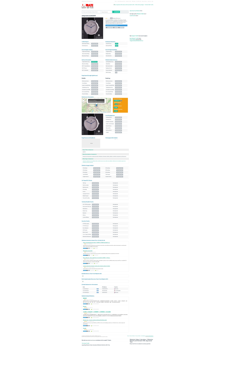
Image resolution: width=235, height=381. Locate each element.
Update (115, 27)
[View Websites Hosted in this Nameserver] (98, 288)
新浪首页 (85, 298)
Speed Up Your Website (135, 10)
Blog (152, 1)
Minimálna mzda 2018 (87, 250)
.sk (113, 19)
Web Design (133, 1)
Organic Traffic (135, 35)
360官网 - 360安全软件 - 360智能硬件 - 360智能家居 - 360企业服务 (97, 311)
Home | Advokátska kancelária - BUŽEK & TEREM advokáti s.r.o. (96, 242)
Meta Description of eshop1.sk (89, 154)
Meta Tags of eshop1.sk (88, 158)
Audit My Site (133, 15)
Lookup (116, 12)
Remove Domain (144, 1)
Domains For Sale (128, 1)
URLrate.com (151, 336)
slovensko (91, 162)
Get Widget (121, 27)
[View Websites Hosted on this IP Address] (121, 100)
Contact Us (149, 1)
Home (116, 1)
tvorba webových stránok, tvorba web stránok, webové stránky (96, 266)
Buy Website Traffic (134, 38)
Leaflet (99, 112)
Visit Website (109, 27)
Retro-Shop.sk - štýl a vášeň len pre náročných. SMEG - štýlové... (96, 257)
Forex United (132, 39)
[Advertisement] (139, 25)
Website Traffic (140, 13)
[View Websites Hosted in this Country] (118, 104)
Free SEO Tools (138, 1)
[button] (96, 105)
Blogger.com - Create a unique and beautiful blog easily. (95, 320)
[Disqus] (117, 364)
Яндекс (84, 306)
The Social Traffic (85, 343)
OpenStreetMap (104, 112)
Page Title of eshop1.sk (88, 149)
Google (84, 328)
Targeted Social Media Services (136, 40)
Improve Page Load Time (121, 1)
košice (88, 162)
